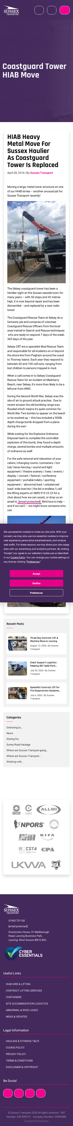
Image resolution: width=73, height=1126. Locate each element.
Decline (36, 583)
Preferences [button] (33, 561)
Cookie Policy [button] (18, 557)
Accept (36, 573)
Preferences (36, 592)
